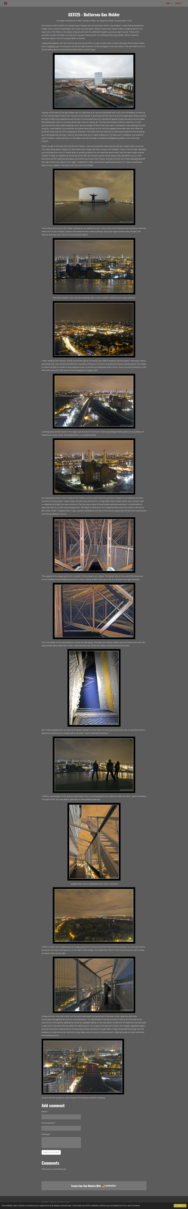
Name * (45, 1112)
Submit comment (51, 1152)
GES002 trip (53, 46)
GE (5, 3)
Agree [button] (180, 1206)
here (93, 50)
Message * (46, 1134)
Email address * (48, 1123)
